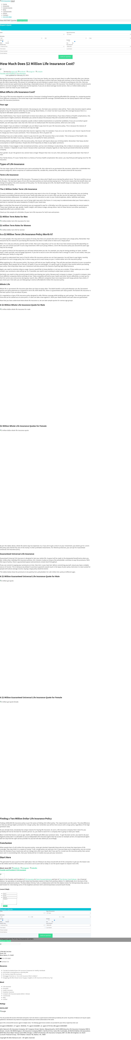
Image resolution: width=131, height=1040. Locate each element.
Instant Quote (7, 8)
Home (5, 4)
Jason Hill (14, 72)
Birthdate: (2, 36)
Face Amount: (70, 44)
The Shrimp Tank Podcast (68, 879)
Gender (1, 40)
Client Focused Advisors (44, 879)
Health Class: (3, 44)
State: (1, 32)
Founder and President (7, 73)
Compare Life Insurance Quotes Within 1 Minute (16, 994)
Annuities (6, 6)
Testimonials (7, 11)
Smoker (68, 40)
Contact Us (5, 962)
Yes (67, 43)
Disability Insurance (8, 992)
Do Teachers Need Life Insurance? (12, 974)
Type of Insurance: (71, 32)
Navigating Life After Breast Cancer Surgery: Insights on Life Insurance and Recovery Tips (28, 978)
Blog (4, 10)
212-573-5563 (7, 17)
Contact (5, 15)
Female (7, 43)
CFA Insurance (21, 73)
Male (1, 43)
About (5, 13)
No (72, 43)
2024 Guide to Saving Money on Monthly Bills (15, 972)
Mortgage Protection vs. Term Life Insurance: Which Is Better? (20, 976)
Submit (5, 906)
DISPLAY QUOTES (65, 56)
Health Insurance (8, 990)
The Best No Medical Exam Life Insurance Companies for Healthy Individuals (24, 970)
